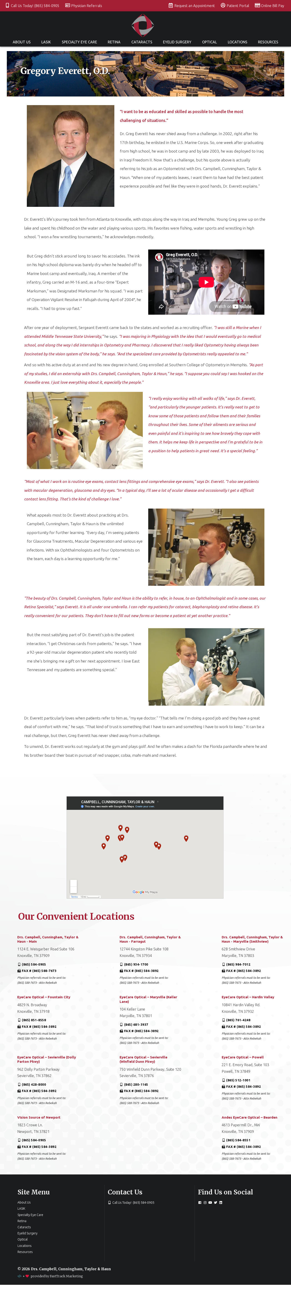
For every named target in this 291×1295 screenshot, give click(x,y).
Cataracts (141, 42)
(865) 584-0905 (34, 964)
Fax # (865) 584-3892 (141, 971)
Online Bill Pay (272, 6)
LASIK (46, 42)
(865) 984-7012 (238, 964)
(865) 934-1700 (136, 964)
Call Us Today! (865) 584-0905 (35, 6)
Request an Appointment (195, 6)
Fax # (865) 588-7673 (39, 971)
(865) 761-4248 (238, 1020)
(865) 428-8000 (34, 1084)
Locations (237, 42)
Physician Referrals (86, 6)
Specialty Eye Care (79, 42)
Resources (268, 42)
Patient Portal (238, 6)
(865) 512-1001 (238, 1080)
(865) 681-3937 (136, 1024)
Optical (209, 42)
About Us (22, 42)
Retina (114, 42)
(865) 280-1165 (136, 1084)
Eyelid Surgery (177, 42)
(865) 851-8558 (34, 1020)
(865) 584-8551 (238, 1140)
